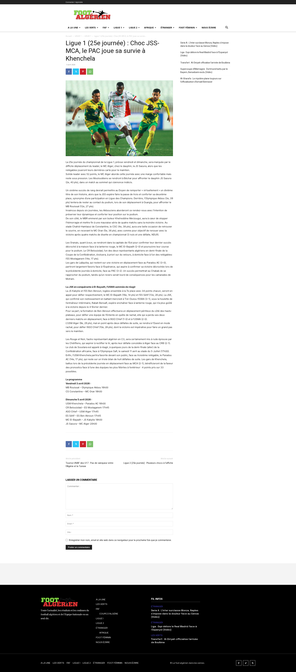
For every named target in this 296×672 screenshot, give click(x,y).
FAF (105, 27)
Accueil (69, 36)
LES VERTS (90, 27)
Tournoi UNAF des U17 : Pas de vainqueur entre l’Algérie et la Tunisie (89, 465)
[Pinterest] (83, 71)
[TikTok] (245, 663)
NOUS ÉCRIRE (209, 27)
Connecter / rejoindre (74, 2)
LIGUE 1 (118, 27)
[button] (226, 27)
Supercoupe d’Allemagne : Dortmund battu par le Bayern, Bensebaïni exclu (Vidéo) (204, 70)
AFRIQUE (149, 27)
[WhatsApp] (90, 71)
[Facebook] (69, 71)
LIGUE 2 (133, 27)
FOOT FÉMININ (187, 27)
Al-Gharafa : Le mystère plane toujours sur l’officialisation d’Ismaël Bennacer (200, 80)
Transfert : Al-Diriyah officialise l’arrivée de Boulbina (205, 62)
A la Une (73, 27)
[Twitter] (76, 71)
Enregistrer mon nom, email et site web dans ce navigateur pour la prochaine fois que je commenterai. (120, 540)
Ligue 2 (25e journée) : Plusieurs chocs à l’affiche (148, 463)
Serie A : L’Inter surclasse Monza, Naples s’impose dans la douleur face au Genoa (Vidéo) (204, 44)
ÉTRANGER (166, 27)
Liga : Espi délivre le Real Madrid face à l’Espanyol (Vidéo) (204, 54)
